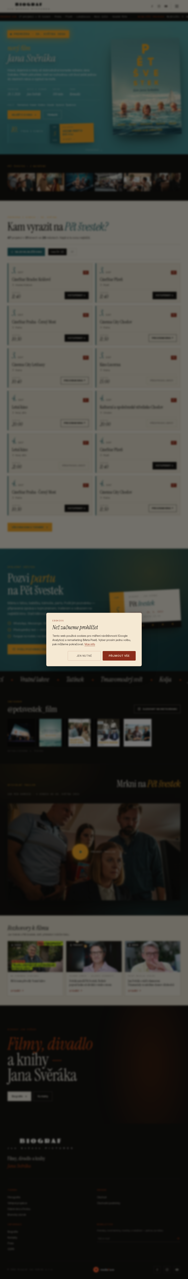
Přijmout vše (119, 655)
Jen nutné (84, 655)
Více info (89, 644)
